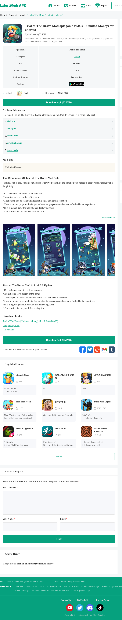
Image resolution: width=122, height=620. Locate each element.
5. (11, 150)
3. (11, 136)
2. (11, 128)
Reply (59, 539)
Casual (77, 57)
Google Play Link (11, 325)
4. (13, 143)
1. (10, 121)
